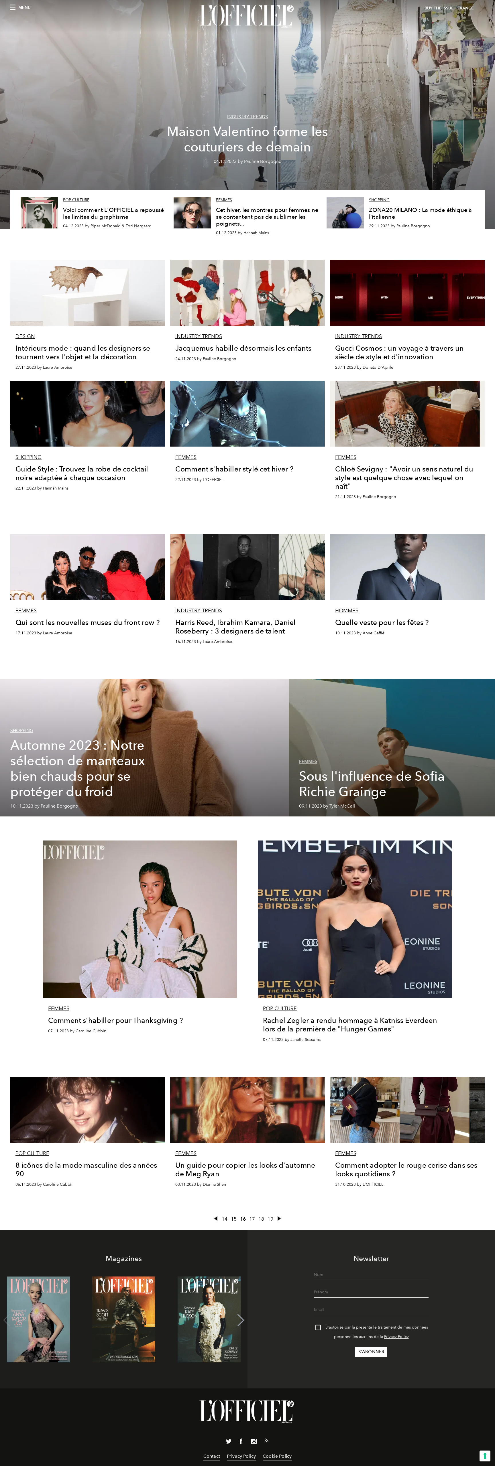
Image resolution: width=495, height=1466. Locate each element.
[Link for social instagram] (254, 1442)
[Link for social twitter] (228, 1442)
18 (261, 1219)
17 (252, 1219)
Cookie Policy (277, 1456)
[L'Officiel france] (247, 16)
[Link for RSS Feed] (266, 1442)
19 (270, 1219)
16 (243, 1219)
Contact (211, 1456)
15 (234, 1219)
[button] (241, 1320)
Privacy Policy (396, 1336)
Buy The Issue (439, 8)
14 (224, 1219)
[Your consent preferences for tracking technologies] (485, 1456)
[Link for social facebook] (241, 1442)
